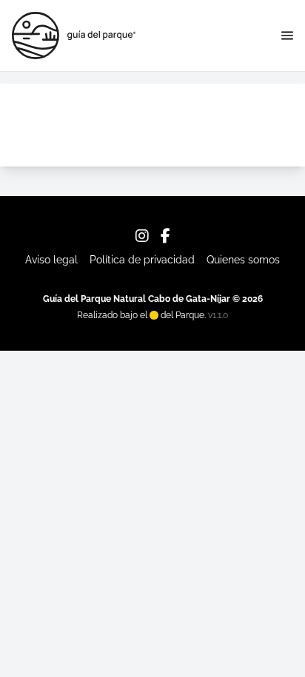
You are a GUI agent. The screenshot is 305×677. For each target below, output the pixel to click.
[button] (287, 35)
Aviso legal (51, 260)
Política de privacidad (142, 260)
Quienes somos (243, 260)
